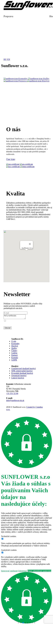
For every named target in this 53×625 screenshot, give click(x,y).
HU (5, 59)
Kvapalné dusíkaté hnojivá (22, 373)
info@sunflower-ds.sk (15, 400)
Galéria (14, 353)
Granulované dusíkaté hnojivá (23, 368)
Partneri (14, 355)
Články (14, 350)
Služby (14, 348)
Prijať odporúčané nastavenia (39, 571)
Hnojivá (14, 346)
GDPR (14, 360)
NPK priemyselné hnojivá (21, 371)
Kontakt (14, 357)
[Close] (30, 244)
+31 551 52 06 (12, 393)
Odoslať (8, 328)
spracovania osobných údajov (29, 325)
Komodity (15, 343)
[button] (18, 622)
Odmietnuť (22, 571)
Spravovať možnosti (9, 571)
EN (8, 59)
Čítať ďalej (10, 159)
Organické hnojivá (18, 375)
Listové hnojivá (17, 378)
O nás (13, 341)
